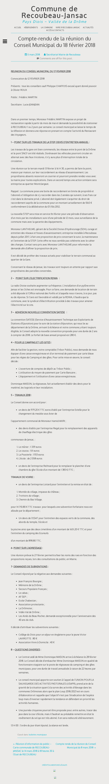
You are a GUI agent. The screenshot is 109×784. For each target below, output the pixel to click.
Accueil (17, 27)
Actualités (88, 27)
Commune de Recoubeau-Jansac (54, 11)
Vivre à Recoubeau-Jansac (68, 27)
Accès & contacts (55, 30)
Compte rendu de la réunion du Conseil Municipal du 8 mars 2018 (76, 745)
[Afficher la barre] (5, 41)
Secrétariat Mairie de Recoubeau (63, 54)
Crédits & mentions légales (54, 765)
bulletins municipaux (38, 734)
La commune (47, 27)
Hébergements (31, 27)
